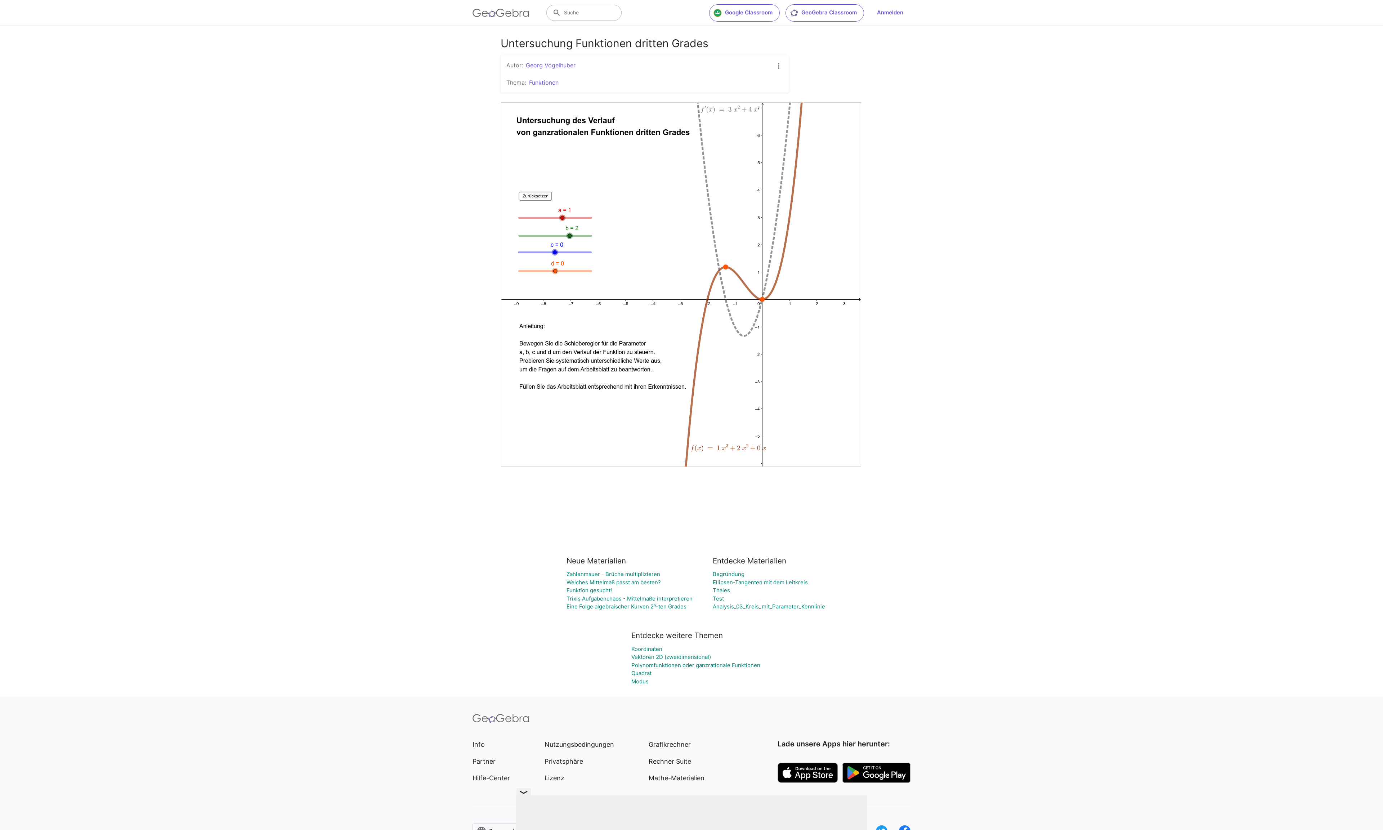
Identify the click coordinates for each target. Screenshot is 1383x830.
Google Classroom (749, 12)
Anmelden (890, 12)
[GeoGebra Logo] (501, 13)
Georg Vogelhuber (551, 65)
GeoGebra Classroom (829, 12)
